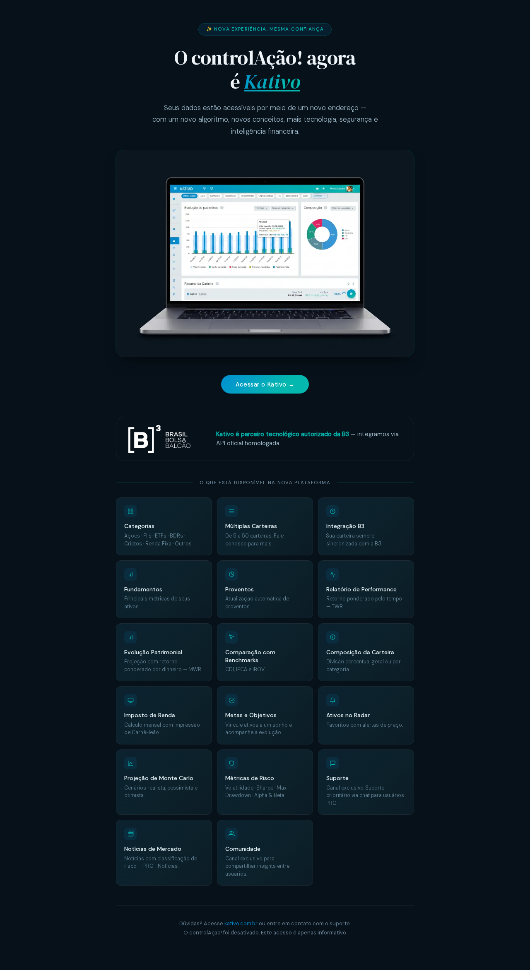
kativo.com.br (241, 923)
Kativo (272, 81)
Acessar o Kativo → (265, 384)
